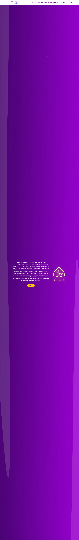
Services (45, 2)
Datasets (54, 2)
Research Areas (37, 2)
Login (68, 2)
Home (32, 2)
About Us (64, 2)
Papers (58, 2)
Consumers (50, 2)
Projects (42, 2)
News (61, 2)
